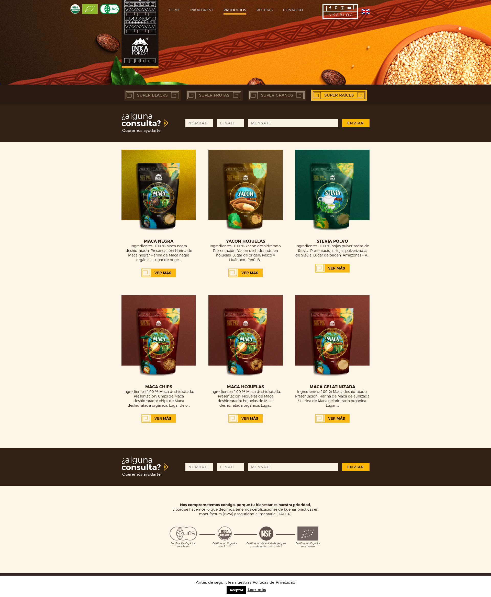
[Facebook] (330, 8)
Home (174, 10)
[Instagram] (342, 8)
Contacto (293, 10)
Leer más (257, 589)
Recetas (264, 10)
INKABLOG (340, 15)
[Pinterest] (336, 8)
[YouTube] (349, 8)
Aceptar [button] (236, 590)
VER (162, 273)
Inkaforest (201, 10)
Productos (235, 10)
